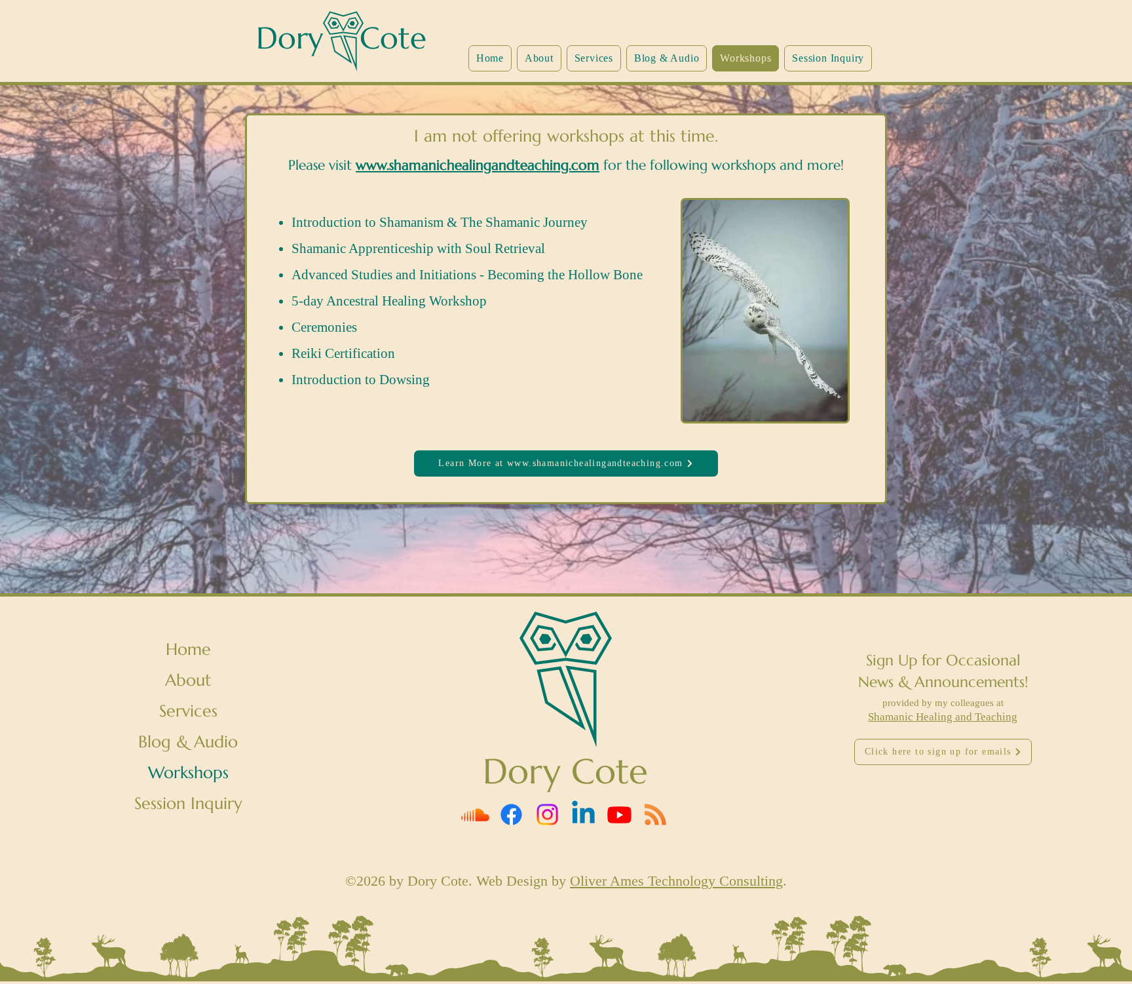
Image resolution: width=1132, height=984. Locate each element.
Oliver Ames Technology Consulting (676, 881)
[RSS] (655, 814)
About (188, 680)
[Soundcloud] (475, 814)
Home (188, 649)
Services (188, 711)
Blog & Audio (188, 742)
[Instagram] (547, 814)
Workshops (188, 772)
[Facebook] (511, 814)
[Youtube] (619, 814)
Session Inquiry (188, 803)
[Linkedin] (583, 814)
